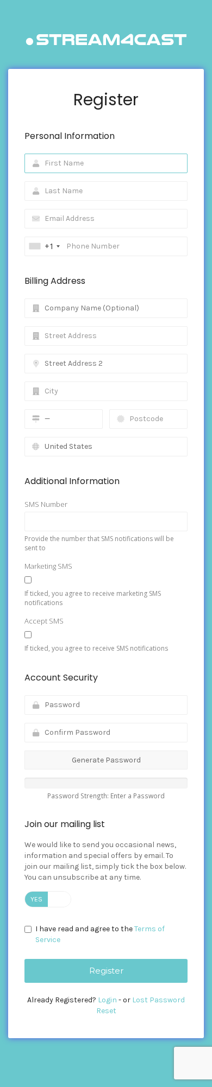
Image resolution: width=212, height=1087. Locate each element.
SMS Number (45, 504)
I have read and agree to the (100, 934)
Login (107, 1000)
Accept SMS (44, 621)
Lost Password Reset (140, 1005)
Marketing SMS (48, 566)
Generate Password (106, 760)
